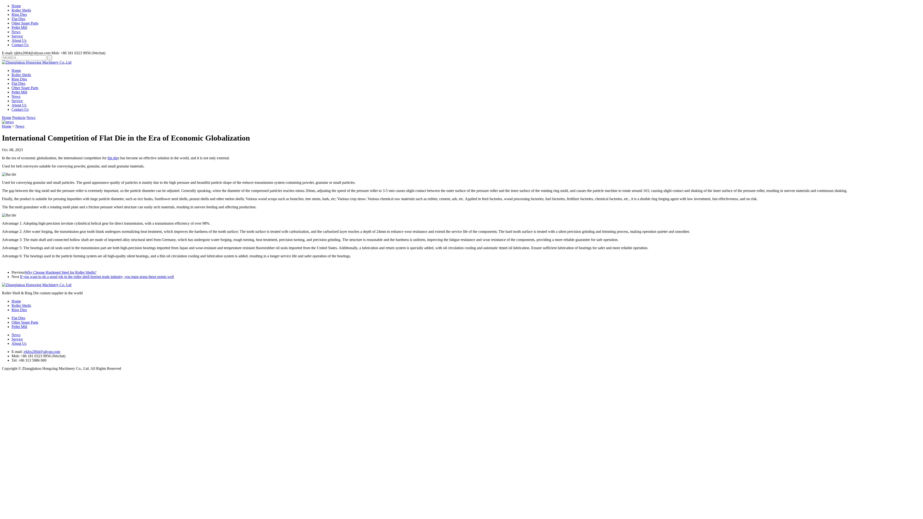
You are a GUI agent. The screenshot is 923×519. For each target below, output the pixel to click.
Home (16, 6)
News (16, 32)
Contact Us (20, 45)
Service (17, 36)
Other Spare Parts (25, 23)
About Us (19, 40)
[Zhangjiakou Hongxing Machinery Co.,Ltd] (36, 62)
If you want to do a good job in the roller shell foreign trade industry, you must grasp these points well (97, 277)
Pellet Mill (19, 27)
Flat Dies (18, 19)
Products (18, 118)
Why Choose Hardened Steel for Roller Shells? (60, 272)
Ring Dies (19, 14)
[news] (8, 122)
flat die (112, 158)
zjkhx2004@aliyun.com (42, 352)
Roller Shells (21, 10)
